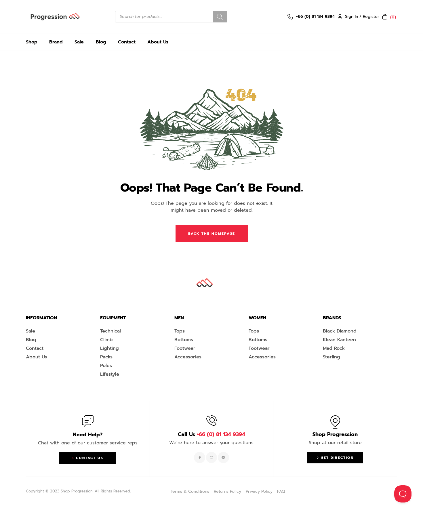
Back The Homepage (211, 233)
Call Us (211, 434)
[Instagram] (211, 457)
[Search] (220, 16)
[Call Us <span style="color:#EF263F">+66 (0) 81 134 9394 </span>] (211, 420)
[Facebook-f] (199, 457)
